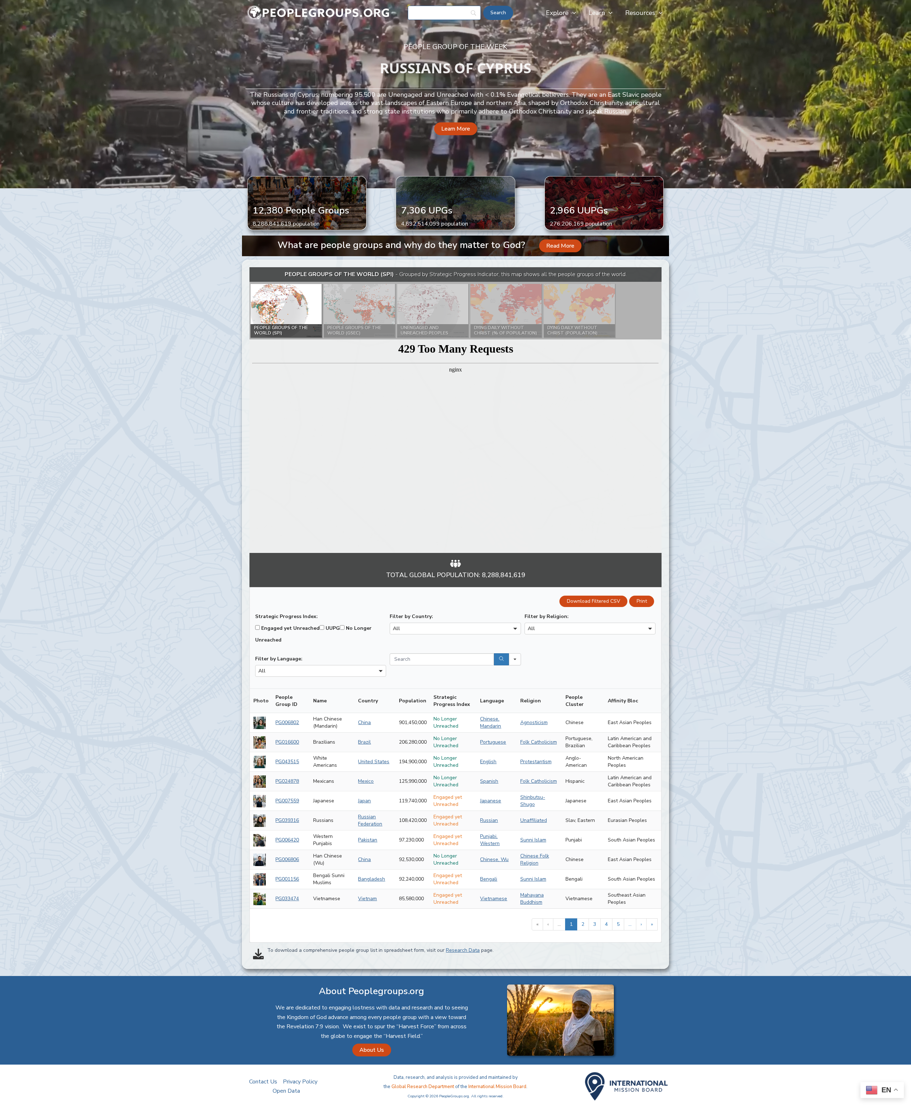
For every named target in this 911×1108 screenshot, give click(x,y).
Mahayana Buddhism (532, 899)
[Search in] (515, 659)
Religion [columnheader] (530, 700)
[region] (455, 410)
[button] (572, 12)
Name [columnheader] (320, 700)
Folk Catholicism (538, 742)
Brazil (364, 742)
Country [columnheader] (368, 700)
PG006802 (287, 722)
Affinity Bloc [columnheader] (623, 700)
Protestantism (536, 761)
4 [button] (606, 924)
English (488, 761)
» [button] (652, 924)
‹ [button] (548, 924)
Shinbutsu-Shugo (532, 801)
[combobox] (455, 628)
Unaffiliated (533, 820)
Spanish (489, 781)
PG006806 (287, 859)
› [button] (641, 924)
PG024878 (287, 781)
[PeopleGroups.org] (318, 12)
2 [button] (582, 924)
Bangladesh (371, 879)
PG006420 (287, 840)
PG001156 (287, 879)
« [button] (537, 924)
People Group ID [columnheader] (286, 701)
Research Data (463, 950)
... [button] (559, 924)
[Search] (501, 659)
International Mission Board (497, 1086)
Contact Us (263, 1082)
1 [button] (571, 924)
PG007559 (287, 800)
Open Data (286, 1091)
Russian (489, 820)
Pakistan (367, 840)
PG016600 (287, 742)
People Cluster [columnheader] (574, 701)
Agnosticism (534, 722)
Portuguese (493, 742)
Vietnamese (493, 898)
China (364, 722)
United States (373, 761)
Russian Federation (370, 820)
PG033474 (287, 898)
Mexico (366, 781)
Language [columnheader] (492, 700)
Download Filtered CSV (593, 601)
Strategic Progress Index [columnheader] (451, 701)
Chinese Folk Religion (534, 859)
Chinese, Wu (494, 859)
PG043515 (287, 761)
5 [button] (618, 924)
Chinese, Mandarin (490, 722)
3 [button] (594, 924)
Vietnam (367, 898)
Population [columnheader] (412, 700)
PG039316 (287, 820)
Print (642, 601)
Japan (364, 800)
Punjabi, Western (490, 840)
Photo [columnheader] (261, 700)
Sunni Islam (533, 840)
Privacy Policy (300, 1082)
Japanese (490, 800)
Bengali (488, 879)
